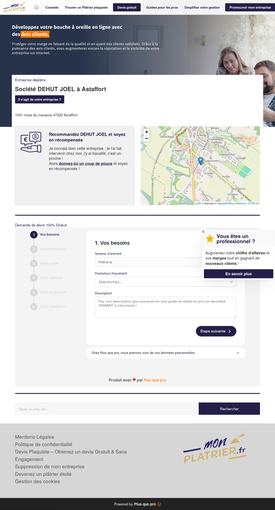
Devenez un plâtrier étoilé (43, 473)
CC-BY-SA (253, 203)
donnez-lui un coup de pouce (85, 163)
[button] (52, 7)
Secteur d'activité (108, 253)
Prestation (111, 273)
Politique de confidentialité (43, 444)
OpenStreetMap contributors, (232, 203)
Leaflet (198, 203)
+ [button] (146, 132)
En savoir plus (238, 274)
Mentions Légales (34, 436)
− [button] (146, 138)
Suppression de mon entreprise (49, 466)
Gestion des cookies (37, 481)
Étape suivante (213, 331)
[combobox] (164, 282)
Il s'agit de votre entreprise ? (39, 99)
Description (103, 293)
